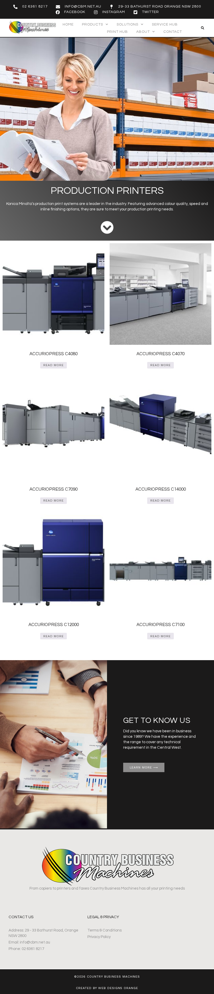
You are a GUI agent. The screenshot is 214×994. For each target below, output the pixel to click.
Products (92, 24)
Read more (53, 365)
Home (68, 24)
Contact (172, 32)
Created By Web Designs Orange (107, 988)
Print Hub (117, 32)
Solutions (127, 24)
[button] (202, 28)
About (143, 32)
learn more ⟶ (144, 767)
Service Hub (165, 24)
